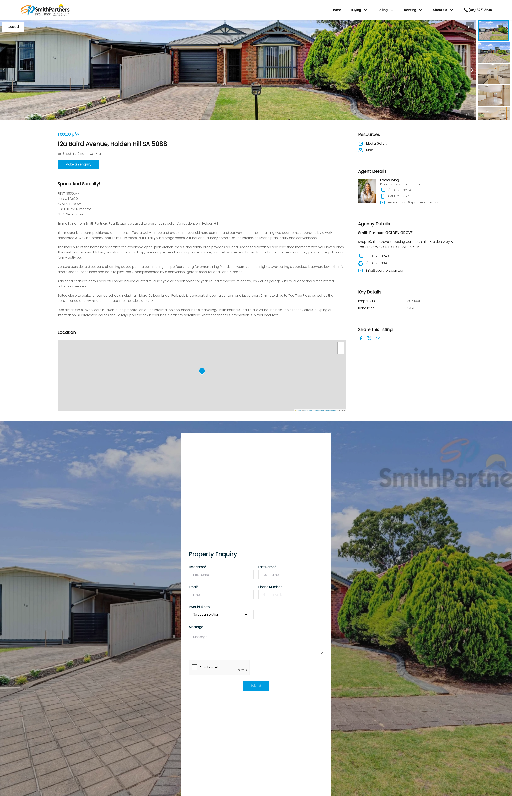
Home (336, 10)
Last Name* (267, 567)
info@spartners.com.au (384, 270)
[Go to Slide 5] (494, 117)
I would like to (199, 607)
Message (196, 627)
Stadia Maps (308, 410)
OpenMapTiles (319, 410)
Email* (194, 587)
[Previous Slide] (4, 70)
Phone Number (270, 587)
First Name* (198, 567)
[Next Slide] (472, 70)
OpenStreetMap (331, 410)
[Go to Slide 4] (494, 95)
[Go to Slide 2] (494, 52)
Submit (256, 685)
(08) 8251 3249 (399, 190)
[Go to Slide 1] (493, 30)
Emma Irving (389, 180)
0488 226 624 (398, 196)
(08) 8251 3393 (377, 263)
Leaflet (298, 410)
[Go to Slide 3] (494, 74)
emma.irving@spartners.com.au (413, 202)
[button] (238, 70)
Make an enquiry (78, 164)
